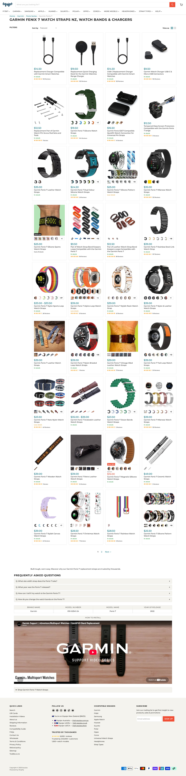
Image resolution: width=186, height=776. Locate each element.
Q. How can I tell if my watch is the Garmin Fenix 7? (38, 593)
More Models (111, 11)
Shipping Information (18, 723)
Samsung (29, 11)
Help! (158, 11)
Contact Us (14, 735)
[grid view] (171, 28)
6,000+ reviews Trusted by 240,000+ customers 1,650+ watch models (65, 738)
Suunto (64, 11)
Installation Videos (17, 716)
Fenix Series (31, 16)
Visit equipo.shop (79, 726)
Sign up (168, 719)
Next (107, 552)
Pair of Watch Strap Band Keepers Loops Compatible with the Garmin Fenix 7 (86, 249)
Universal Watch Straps (103, 738)
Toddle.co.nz (15, 754)
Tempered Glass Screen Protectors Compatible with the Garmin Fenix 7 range (159, 128)
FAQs (12, 732)
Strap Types (145, 11)
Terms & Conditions (18, 741)
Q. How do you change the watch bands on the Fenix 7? (40, 599)
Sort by (35, 28)
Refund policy (15, 748)
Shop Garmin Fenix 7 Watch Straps (33, 690)
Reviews (13, 726)
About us (13, 719)
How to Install (93, 618)
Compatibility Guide (18, 729)
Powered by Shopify (17, 770)
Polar (76, 11)
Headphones (128, 11)
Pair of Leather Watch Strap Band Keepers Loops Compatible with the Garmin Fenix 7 (122, 249)
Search (12, 710)
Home (12, 16)
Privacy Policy (15, 744)
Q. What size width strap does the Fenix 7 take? (36, 581)
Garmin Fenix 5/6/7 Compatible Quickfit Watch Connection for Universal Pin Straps (120, 133)
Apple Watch (99, 719)
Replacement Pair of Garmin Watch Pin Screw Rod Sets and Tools (47, 133)
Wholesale (14, 738)
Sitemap (13, 751)
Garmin (17, 11)
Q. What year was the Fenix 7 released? (33, 587)
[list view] (174, 28)
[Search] (172, 4)
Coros (96, 11)
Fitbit (6, 11)
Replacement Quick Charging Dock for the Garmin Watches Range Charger (84, 74)
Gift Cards (14, 713)
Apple (41, 11)
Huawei (52, 11)
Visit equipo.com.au (80, 720)
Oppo (86, 11)
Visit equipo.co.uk (80, 723)
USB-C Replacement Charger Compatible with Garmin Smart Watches (121, 74)
